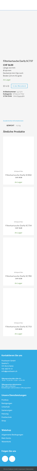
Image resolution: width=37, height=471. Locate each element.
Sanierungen (7, 410)
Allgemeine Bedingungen (12, 434)
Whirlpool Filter (18, 94)
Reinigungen (7, 403)
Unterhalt (6, 406)
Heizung (5, 413)
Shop (4, 420)
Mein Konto (6, 438)
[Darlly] (18, 111)
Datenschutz (30, 469)
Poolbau (5, 399)
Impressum (22, 469)
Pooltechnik (7, 417)
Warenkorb (6, 441)
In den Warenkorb (19, 86)
